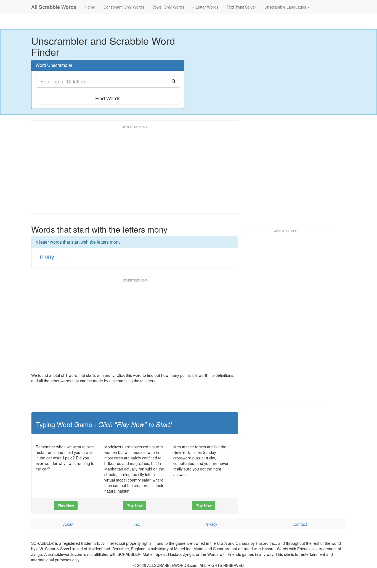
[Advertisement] (131, 172)
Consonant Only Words (123, 7)
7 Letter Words (205, 7)
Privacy (211, 524)
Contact (300, 524)
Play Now (66, 505)
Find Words (107, 98)
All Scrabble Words (53, 6)
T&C (136, 524)
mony (47, 256)
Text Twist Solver (241, 7)
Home (90, 7)
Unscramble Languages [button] (285, 7)
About (68, 524)
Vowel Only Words (168, 7)
